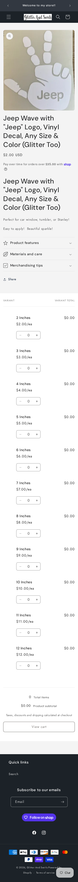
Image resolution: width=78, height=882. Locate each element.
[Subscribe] (62, 802)
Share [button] (12, 279)
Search (13, 774)
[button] (8, 17)
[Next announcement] (70, 5)
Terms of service (45, 872)
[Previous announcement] (8, 5)
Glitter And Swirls (37, 867)
